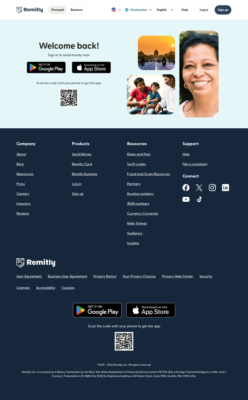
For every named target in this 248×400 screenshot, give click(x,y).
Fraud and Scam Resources (148, 174)
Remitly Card (82, 164)
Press (20, 184)
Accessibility (45, 288)
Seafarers (134, 233)
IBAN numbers (138, 203)
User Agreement (29, 276)
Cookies (68, 288)
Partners (133, 184)
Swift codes (136, 164)
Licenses (23, 288)
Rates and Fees (139, 154)
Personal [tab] (58, 9)
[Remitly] (30, 10)
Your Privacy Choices (139, 276)
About (21, 154)
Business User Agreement (67, 276)
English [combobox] (162, 9)
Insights (133, 243)
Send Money (81, 154)
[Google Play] (46, 67)
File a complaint (195, 164)
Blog (20, 164)
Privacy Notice (104, 276)
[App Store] (91, 67)
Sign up (223, 9)
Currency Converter (142, 213)
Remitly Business (84, 174)
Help (185, 9)
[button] (116, 9)
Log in (204, 9)
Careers (22, 194)
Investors (23, 203)
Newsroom (25, 174)
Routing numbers (140, 194)
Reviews (22, 213)
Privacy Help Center (177, 276)
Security (205, 276)
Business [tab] (77, 9)
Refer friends (137, 223)
